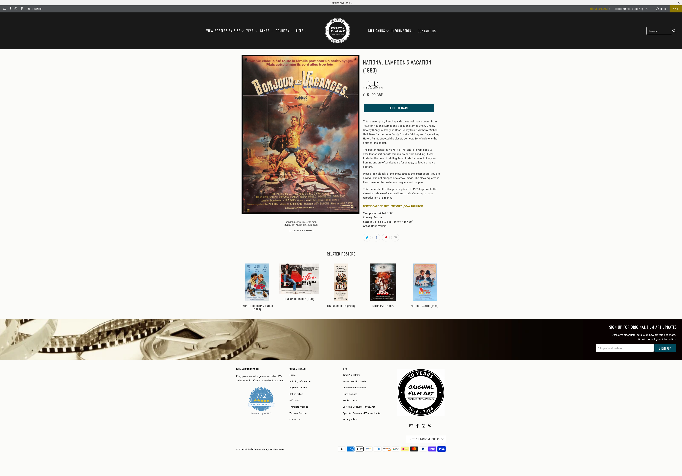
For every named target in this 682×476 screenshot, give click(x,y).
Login (663, 9)
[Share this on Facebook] (376, 237)
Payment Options (298, 387)
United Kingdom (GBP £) (629, 9)
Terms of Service (298, 413)
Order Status (34, 9)
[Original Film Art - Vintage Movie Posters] (337, 31)
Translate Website (298, 406)
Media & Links (350, 400)
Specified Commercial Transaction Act (362, 413)
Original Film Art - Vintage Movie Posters (264, 449)
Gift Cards (294, 400)
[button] (225, 31)
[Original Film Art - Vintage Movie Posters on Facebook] (10, 9)
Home (292, 375)
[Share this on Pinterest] (386, 237)
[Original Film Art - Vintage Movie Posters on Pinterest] (21, 9)
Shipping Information (299, 381)
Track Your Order (351, 375)
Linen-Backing (350, 394)
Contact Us (295, 419)
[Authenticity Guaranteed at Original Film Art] (236, 417)
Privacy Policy (350, 419)
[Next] (440, 287)
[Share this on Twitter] (367, 237)
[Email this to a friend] (395, 237)
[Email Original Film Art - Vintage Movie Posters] (4, 9)
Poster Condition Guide (354, 381)
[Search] (674, 31)
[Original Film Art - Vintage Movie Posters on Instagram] (15, 9)
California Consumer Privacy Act (359, 406)
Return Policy (296, 394)
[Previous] (241, 287)
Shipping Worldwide (341, 2)
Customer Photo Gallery (354, 387)
